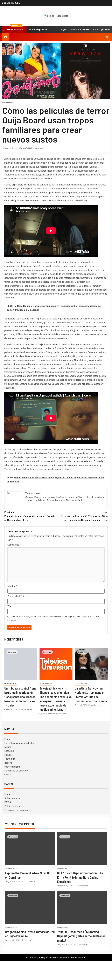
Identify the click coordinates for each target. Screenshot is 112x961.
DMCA (7, 802)
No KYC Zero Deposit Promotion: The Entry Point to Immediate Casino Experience (80, 877)
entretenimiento (12, 766)
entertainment (8, 102)
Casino (7, 774)
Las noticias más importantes (19, 743)
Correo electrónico (17, 596)
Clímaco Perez (30, 882)
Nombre (12, 586)
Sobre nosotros (12, 798)
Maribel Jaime (11, 148)
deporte (8, 762)
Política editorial (12, 806)
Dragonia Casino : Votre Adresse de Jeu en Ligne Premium (70, 29)
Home (7, 739)
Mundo (7, 747)
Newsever (65, 957)
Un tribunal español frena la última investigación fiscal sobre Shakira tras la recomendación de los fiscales (20, 696)
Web (9, 606)
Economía (9, 751)
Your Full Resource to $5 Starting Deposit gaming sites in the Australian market (81, 936)
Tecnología (9, 758)
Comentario (14, 544)
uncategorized (11, 868)
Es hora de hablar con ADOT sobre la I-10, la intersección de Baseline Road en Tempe (84, 516)
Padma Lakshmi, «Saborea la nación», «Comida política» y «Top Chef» (29, 516)
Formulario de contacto (16, 770)
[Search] (107, 37)
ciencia (8, 754)
